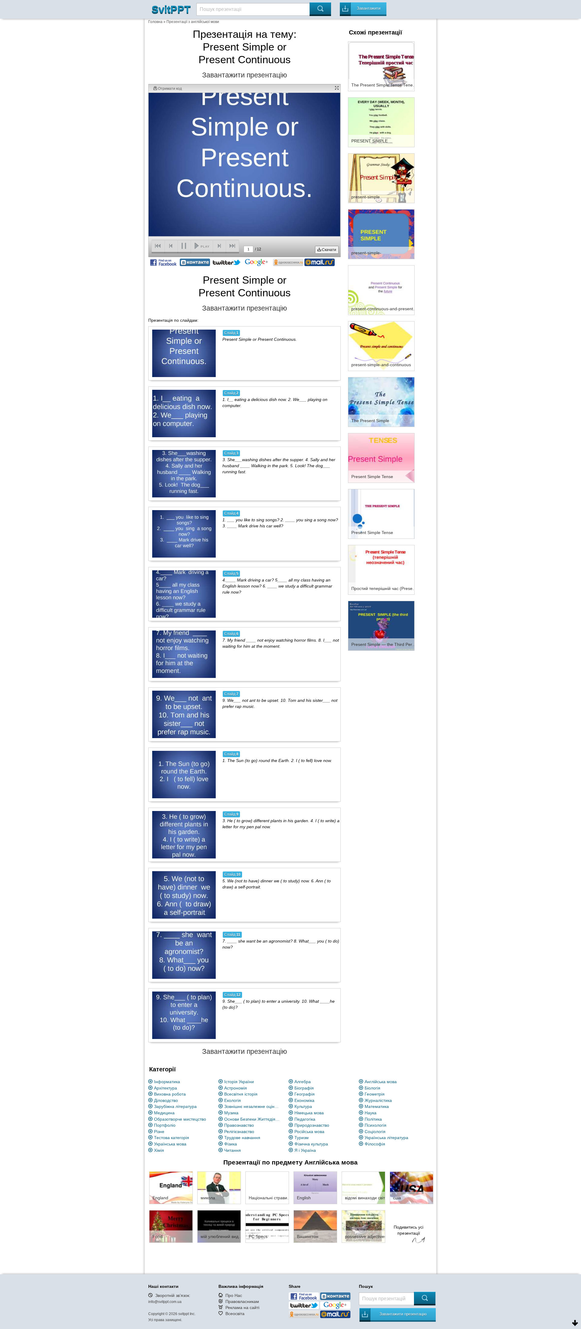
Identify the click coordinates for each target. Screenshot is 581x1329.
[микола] (219, 1187)
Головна (155, 22)
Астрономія (235, 1088)
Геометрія (375, 1094)
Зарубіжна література (175, 1106)
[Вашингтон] (315, 1226)
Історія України (239, 1081)
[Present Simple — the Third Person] (381, 625)
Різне (159, 1131)
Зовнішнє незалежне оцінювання (253, 1106)
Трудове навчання (242, 1137)
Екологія (232, 1100)
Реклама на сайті (242, 1307)
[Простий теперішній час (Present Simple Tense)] (381, 569)
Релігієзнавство (239, 1131)
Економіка (304, 1100)
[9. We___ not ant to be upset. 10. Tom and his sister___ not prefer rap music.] (184, 714)
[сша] (411, 1187)
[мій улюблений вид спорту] (219, 1226)
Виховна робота (170, 1094)
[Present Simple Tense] (381, 457)
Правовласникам (242, 1301)
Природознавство (311, 1125)
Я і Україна (305, 1150)
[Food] (170, 1226)
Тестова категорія (171, 1137)
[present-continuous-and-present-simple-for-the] (381, 289)
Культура (303, 1106)
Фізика (230, 1144)
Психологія (375, 1125)
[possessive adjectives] (363, 1226)
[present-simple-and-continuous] (381, 345)
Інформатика (167, 1081)
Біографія (304, 1088)
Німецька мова (309, 1112)
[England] (170, 1187)
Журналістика (378, 1100)
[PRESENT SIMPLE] (381, 121)
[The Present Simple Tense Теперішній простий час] (381, 66)
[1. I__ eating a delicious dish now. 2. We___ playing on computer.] (184, 413)
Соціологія (375, 1131)
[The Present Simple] (381, 401)
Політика (373, 1119)
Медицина (164, 1112)
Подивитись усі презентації (408, 1230)
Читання (232, 1150)
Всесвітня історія (241, 1094)
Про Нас (233, 1295)
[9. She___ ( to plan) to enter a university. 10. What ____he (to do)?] (184, 1015)
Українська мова (170, 1144)
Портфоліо (165, 1125)
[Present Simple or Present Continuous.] (184, 353)
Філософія (375, 1144)
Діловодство (166, 1100)
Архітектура (165, 1088)
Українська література (386, 1137)
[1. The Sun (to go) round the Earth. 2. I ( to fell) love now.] (184, 774)
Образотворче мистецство (180, 1119)
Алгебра (302, 1081)
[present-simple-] (381, 233)
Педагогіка (304, 1119)
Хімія (159, 1150)
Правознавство (239, 1125)
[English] (315, 1187)
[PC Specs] (267, 1226)
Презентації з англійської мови (192, 22)
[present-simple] (381, 177)
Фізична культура (311, 1144)
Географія (304, 1094)
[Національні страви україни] (267, 1187)
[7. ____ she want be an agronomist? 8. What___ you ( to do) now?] (184, 955)
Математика (377, 1106)
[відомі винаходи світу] (363, 1187)
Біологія (372, 1088)
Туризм (301, 1137)
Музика (231, 1112)
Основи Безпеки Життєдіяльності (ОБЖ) (253, 1119)
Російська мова (309, 1131)
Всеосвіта (235, 1313)
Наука (370, 1112)
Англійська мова (381, 1081)
